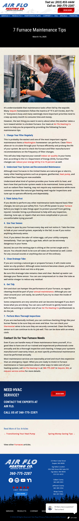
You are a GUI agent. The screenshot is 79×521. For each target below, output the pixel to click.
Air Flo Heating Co (62, 124)
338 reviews (23, 490)
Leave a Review (21, 493)
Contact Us (68, 511)
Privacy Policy (44, 517)
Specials (63, 16)
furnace (68, 206)
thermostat (9, 326)
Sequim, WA (63, 368)
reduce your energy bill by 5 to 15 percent (35, 162)
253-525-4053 (58, 474)
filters (69, 142)
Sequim (13, 111)
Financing (74, 16)
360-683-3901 (58, 482)
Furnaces (18, 444)
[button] (9, 15)
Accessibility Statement (60, 517)
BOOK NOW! (68, 10)
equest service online (15, 371)
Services (4, 16)
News (44, 511)
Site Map (34, 517)
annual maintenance (44, 291)
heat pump (65, 174)
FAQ (56, 16)
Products (16, 16)
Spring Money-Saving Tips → (61, 433)
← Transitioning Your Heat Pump (19, 433)
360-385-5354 (58, 488)
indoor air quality (49, 155)
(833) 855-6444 (64, 2)
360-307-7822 (58, 494)
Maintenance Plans (32, 16)
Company (47, 16)
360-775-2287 (65, 5)
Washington (30, 142)
